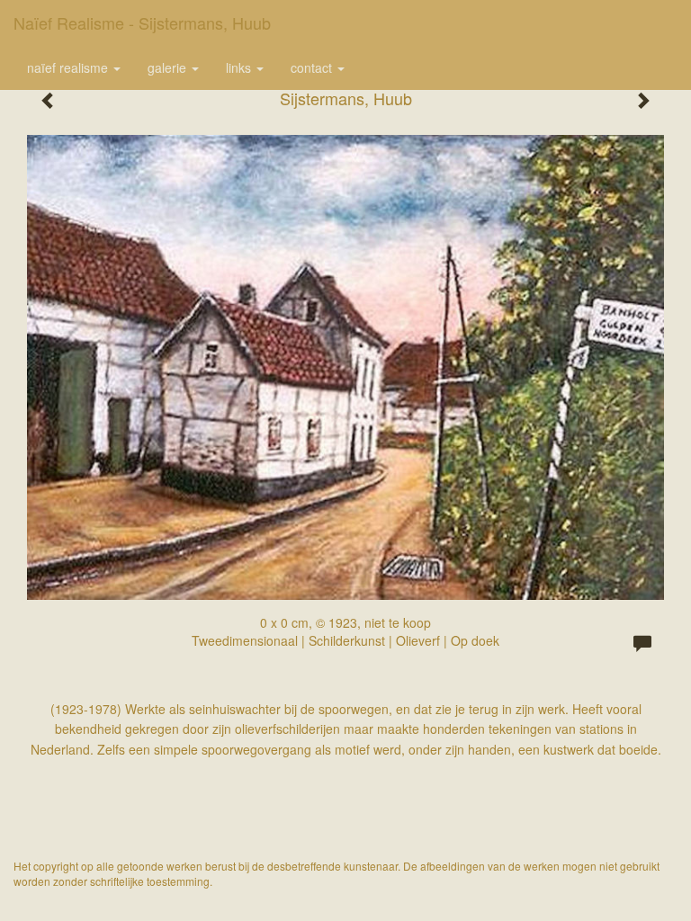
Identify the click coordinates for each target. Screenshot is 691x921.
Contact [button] (313, 67)
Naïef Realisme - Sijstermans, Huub (142, 22)
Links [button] (240, 67)
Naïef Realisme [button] (69, 67)
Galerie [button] (169, 67)
